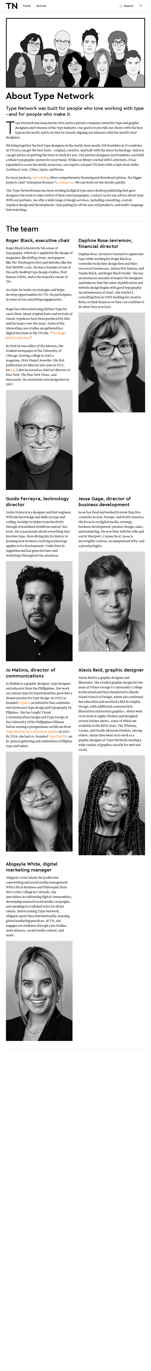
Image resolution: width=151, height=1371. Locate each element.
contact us (65, 182)
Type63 (23, 703)
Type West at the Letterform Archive (32, 731)
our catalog (41, 177)
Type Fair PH (57, 736)
